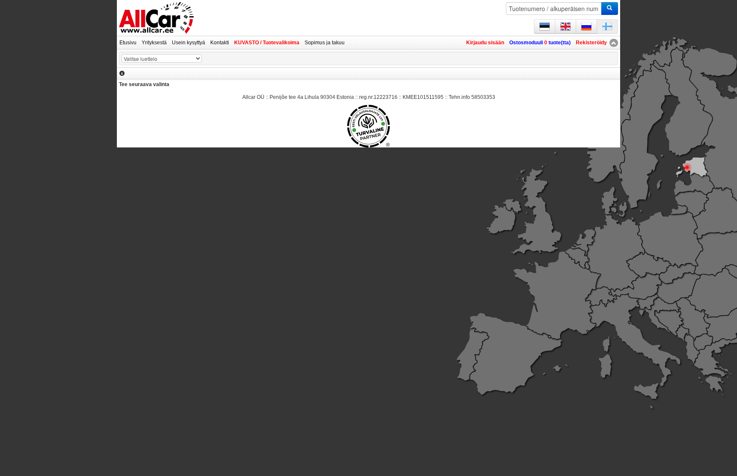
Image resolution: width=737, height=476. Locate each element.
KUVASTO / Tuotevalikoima (266, 43)
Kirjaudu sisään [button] (485, 43)
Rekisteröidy (591, 43)
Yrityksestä (154, 43)
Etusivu (127, 43)
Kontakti (219, 43)
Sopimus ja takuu (325, 43)
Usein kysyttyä (188, 43)
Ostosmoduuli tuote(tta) (540, 43)
